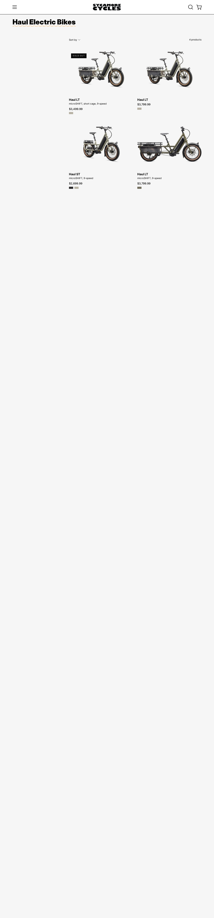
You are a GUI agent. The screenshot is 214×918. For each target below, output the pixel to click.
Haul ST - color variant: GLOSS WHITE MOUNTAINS (76, 188)
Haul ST (74, 174)
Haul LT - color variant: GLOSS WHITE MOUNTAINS (71, 113)
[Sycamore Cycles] (107, 7)
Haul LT (74, 99)
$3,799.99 (143, 104)
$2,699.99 (75, 183)
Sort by (73, 39)
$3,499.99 (76, 109)
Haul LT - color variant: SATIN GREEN (139, 188)
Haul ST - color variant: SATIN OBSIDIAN (71, 188)
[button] (190, 7)
